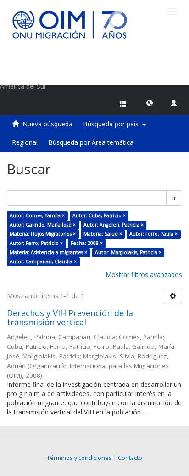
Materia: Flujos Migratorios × (43, 234)
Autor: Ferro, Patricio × (36, 243)
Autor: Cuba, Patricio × (99, 215)
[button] (149, 102)
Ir (174, 197)
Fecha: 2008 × (87, 243)
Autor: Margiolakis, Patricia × (128, 252)
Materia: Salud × (102, 234)
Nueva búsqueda (47, 123)
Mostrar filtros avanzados (144, 274)
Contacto (130, 458)
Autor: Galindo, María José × (43, 224)
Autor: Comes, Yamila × (37, 215)
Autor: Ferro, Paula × (153, 234)
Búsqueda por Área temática (90, 142)
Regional (25, 142)
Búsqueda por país (112, 123)
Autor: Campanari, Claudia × (43, 261)
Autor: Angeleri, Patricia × (113, 224)
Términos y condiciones (79, 458)
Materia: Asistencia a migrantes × (48, 252)
